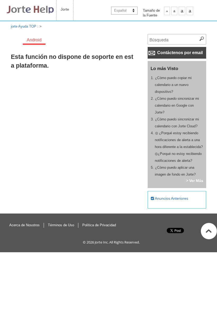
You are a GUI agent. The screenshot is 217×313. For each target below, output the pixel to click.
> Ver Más (194, 181)
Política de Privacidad (99, 225)
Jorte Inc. (101, 242)
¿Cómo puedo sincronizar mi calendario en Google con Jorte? (177, 105)
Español (120, 10)
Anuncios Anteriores (171, 198)
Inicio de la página (209, 231)
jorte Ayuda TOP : (25, 26)
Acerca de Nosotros (24, 225)
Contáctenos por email (179, 52)
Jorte (65, 9)
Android (34, 40)
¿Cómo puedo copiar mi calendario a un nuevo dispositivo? (173, 85)
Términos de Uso (61, 225)
